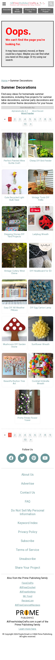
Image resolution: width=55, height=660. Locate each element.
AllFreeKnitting (27, 591)
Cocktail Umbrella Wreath (40, 382)
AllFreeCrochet (27, 587)
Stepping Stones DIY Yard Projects (14, 235)
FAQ (27, 501)
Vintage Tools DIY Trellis (40, 198)
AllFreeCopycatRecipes (27, 605)
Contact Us (27, 492)
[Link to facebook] (11, 458)
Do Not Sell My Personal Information (27, 512)
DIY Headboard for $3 (40, 271)
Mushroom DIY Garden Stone (14, 345)
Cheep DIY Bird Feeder (41, 161)
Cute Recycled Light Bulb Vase (14, 198)
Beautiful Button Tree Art (14, 382)
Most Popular (27, 113)
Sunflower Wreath (41, 344)
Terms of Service (27, 550)
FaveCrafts (27, 583)
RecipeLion (28, 600)
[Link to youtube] (45, 458)
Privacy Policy (27, 532)
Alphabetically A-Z (20, 111)
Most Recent (37, 111)
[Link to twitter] (22, 458)
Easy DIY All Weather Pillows (14, 309)
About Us (27, 474)
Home (4, 80)
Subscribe (27, 541)
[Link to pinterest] (33, 458)
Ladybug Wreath (41, 234)
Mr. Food (27, 596)
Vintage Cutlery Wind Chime (14, 272)
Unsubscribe (27, 559)
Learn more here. (28, 628)
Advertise (27, 483)
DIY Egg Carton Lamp (40, 308)
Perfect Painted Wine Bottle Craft (14, 162)
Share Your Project (27, 567)
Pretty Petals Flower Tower (27, 419)
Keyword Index (28, 523)
